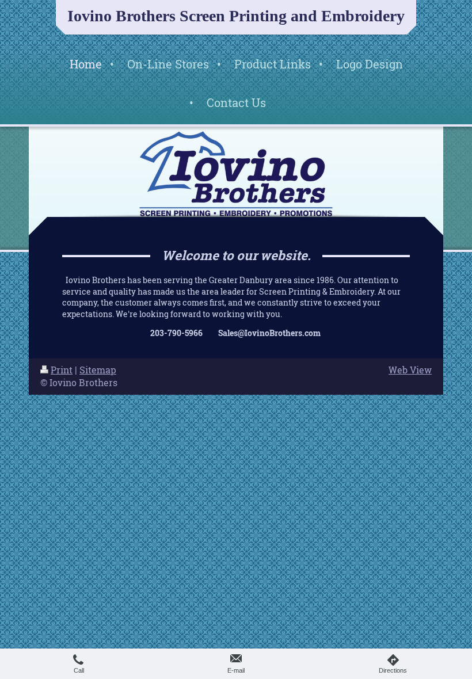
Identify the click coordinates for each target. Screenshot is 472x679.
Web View (410, 370)
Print (62, 370)
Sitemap (97, 370)
